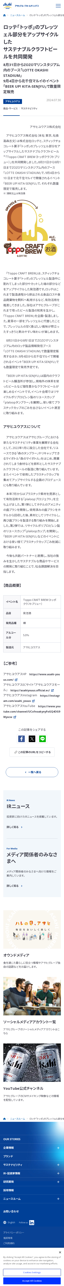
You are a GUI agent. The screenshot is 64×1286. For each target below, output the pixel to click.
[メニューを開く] (58, 5)
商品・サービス (10, 108)
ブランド (8, 1156)
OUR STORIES (11, 1139)
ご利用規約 (8, 1243)
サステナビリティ (29, 108)
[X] (32, 738)
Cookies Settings (32, 1272)
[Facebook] (21, 738)
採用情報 (8, 1190)
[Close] (60, 1252)
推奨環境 (7, 1238)
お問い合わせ (11, 1211)
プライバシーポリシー (13, 1232)
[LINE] (42, 738)
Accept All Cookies (32, 1280)
